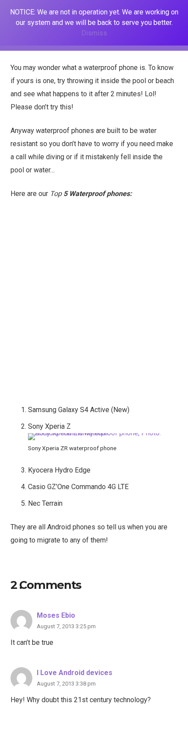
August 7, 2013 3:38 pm (66, 683)
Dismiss (94, 33)
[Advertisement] (94, 305)
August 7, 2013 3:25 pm (66, 626)
